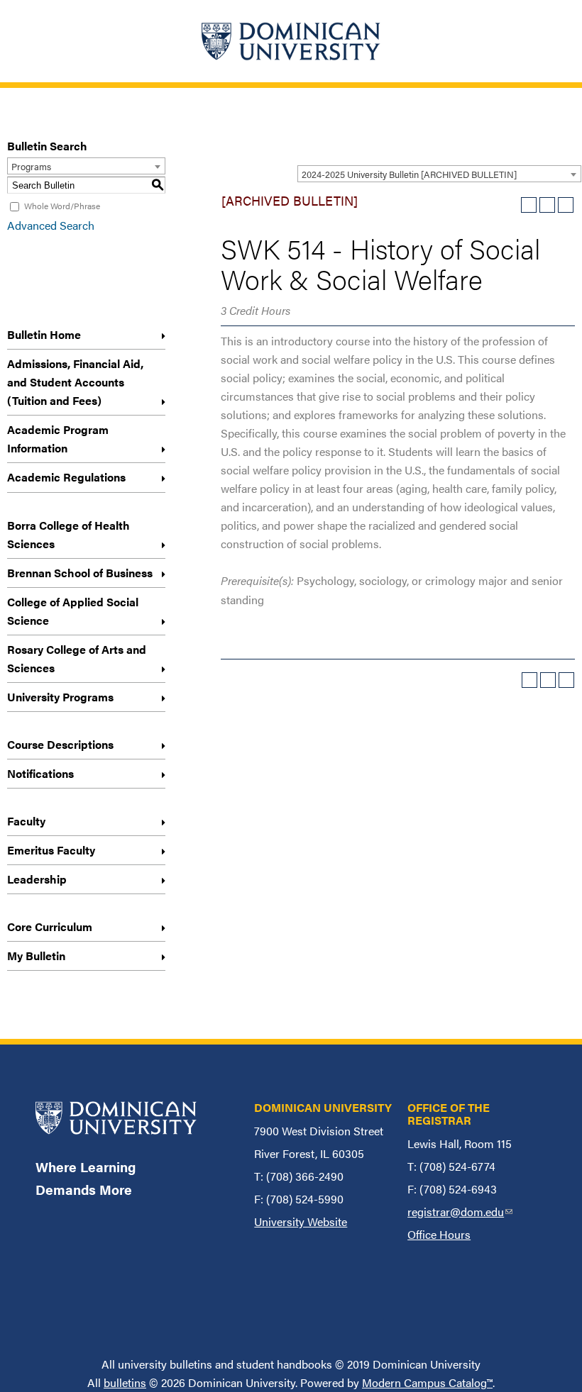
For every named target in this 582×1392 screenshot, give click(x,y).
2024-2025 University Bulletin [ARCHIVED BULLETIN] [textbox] (409, 174)
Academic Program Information (58, 438)
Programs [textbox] (31, 166)
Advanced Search (50, 225)
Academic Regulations (66, 477)
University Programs (60, 697)
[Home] (291, 41)
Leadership (37, 879)
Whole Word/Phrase (62, 205)
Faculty (26, 821)
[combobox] (439, 173)
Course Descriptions (60, 744)
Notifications (40, 773)
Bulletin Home (44, 334)
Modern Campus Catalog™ (427, 1382)
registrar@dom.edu (459, 1211)
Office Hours (439, 1234)
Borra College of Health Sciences (68, 534)
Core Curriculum (49, 926)
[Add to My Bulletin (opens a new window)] (529, 205)
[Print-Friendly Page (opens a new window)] (547, 205)
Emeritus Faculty (51, 850)
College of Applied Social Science (72, 611)
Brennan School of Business (80, 572)
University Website (300, 1221)
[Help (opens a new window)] (565, 205)
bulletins (125, 1382)
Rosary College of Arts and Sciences (76, 658)
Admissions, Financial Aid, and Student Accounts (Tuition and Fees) (75, 381)
